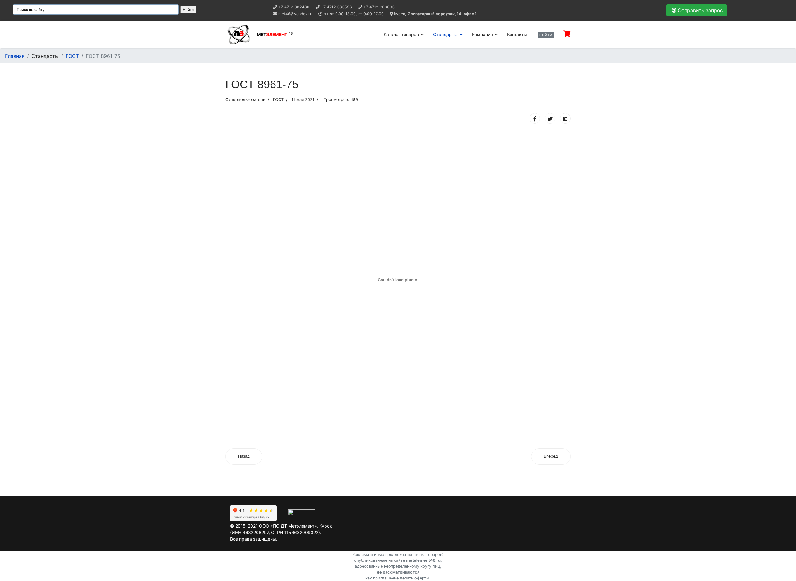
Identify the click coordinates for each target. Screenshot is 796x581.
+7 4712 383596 (336, 7)
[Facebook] (535, 118)
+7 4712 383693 (379, 7)
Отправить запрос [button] (700, 10)
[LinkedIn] (565, 118)
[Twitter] (550, 118)
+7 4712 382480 (293, 7)
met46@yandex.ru (295, 14)
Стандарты (445, 34)
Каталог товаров (401, 34)
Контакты (517, 34)
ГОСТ (278, 99)
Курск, (435, 14)
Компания (482, 34)
